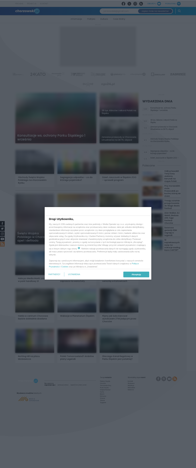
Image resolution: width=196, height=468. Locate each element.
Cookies (64, 266)
